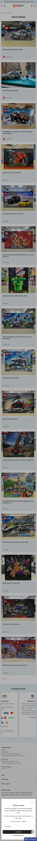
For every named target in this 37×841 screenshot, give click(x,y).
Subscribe (18, 832)
